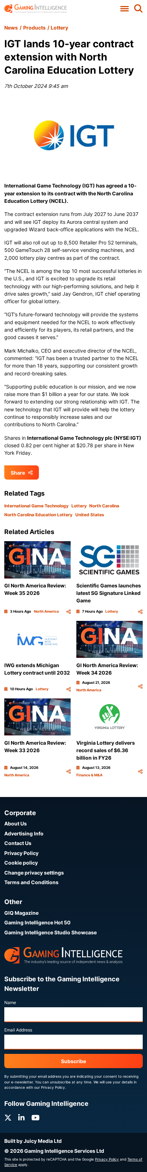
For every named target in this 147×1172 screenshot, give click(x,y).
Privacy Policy (21, 853)
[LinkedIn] (21, 1117)
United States (89, 514)
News (11, 28)
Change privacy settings (34, 873)
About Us (15, 823)
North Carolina (104, 505)
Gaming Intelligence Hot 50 (37, 922)
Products (34, 28)
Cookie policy (21, 863)
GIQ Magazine (21, 913)
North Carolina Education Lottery (38, 514)
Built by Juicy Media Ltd (33, 1141)
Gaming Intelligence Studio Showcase (50, 932)
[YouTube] (35, 1117)
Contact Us (17, 843)
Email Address (18, 1030)
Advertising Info (24, 833)
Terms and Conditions (31, 882)
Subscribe (73, 1061)
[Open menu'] (125, 9)
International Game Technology (36, 505)
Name (10, 1002)
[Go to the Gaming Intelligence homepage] (35, 8)
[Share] (68, 611)
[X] (7, 1117)
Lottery (59, 28)
